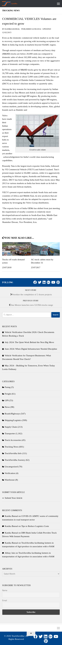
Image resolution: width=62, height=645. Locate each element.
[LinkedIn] (44, 282)
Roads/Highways (12, 413)
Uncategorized (11, 466)
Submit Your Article (13, 498)
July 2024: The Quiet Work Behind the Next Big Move (29, 342)
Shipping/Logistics (13, 420)
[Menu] (58, 3)
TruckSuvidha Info (13, 453)
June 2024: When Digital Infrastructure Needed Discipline (31, 349)
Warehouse (10, 480)
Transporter (10, 433)
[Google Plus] (48, 282)
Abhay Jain (10, 553)
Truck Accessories (13, 440)
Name (4, 590)
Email (4, 600)
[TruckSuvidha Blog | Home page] (12, 3)
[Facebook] (35, 282)
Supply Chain (11, 427)
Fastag (8, 387)
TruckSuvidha (18, 636)
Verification (10, 473)
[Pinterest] (58, 282)
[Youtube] (53, 282)
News (7, 407)
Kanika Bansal (12, 29)
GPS (7, 400)
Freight (8, 394)
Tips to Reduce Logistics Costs (35, 526)
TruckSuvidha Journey (15, 460)
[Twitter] (39, 282)
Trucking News (11, 10)
